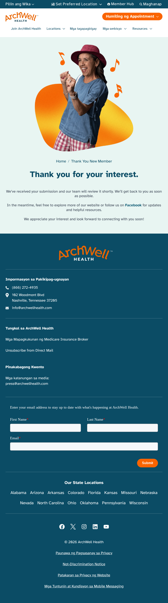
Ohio (72, 502)
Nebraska (149, 492)
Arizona (37, 492)
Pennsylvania (114, 502)
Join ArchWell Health (26, 29)
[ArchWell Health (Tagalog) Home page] (44, 17)
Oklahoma (89, 502)
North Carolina (50, 502)
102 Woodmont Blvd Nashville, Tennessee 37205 (34, 298)
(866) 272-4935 (25, 287)
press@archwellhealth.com (27, 384)
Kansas (110, 492)
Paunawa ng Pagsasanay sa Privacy (84, 553)
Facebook (133, 205)
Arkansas (56, 492)
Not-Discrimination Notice (84, 564)
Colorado (76, 492)
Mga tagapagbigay (83, 29)
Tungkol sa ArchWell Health (29, 328)
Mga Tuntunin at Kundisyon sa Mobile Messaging (84, 586)
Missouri (129, 492)
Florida (94, 492)
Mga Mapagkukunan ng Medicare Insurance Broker (47, 339)
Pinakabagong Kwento (25, 367)
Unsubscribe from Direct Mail (29, 350)
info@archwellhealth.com (32, 308)
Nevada (27, 502)
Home (61, 162)
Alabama (18, 492)
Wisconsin (138, 502)
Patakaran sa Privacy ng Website (84, 575)
